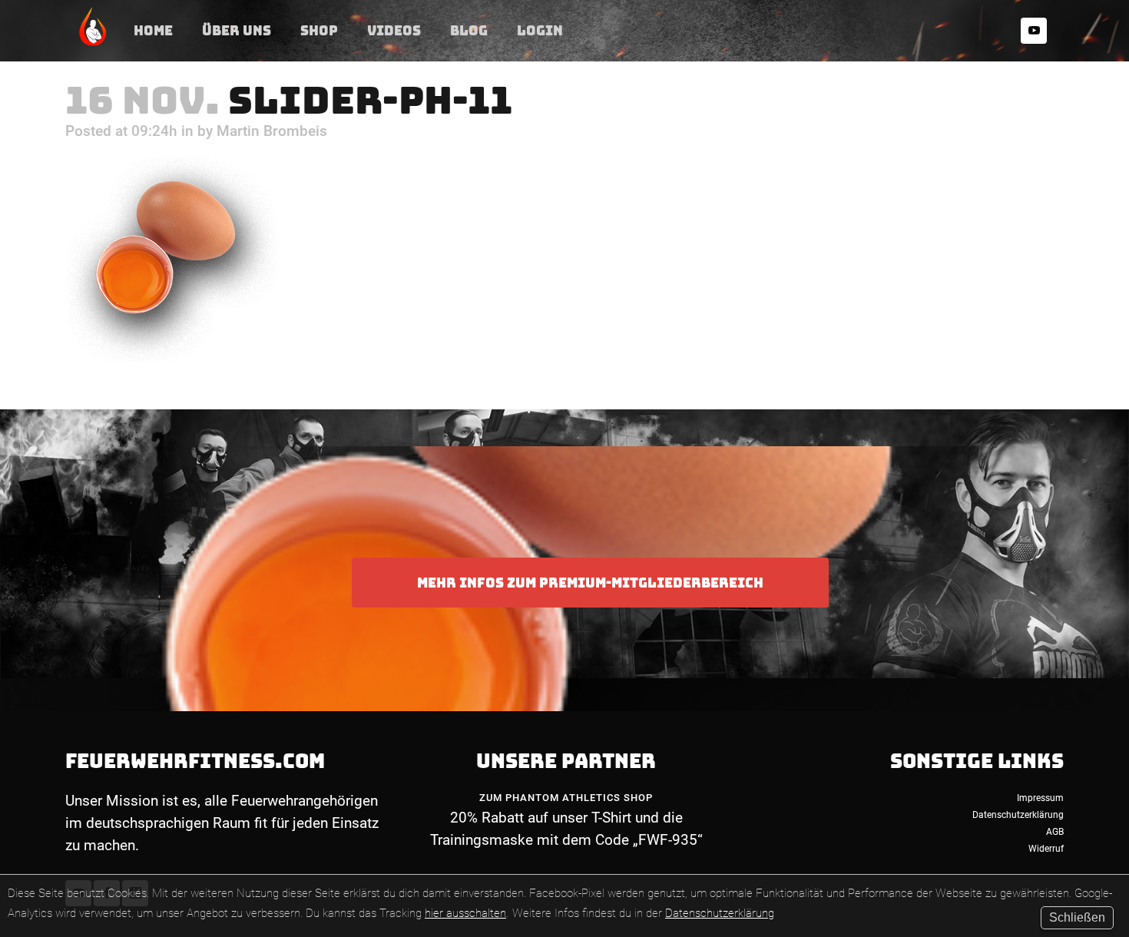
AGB (1055, 831)
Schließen (1077, 917)
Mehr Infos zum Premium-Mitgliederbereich (590, 582)
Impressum (1040, 798)
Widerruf (1046, 848)
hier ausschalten (465, 913)
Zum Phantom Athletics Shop (566, 797)
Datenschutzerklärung (719, 913)
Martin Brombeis (272, 131)
